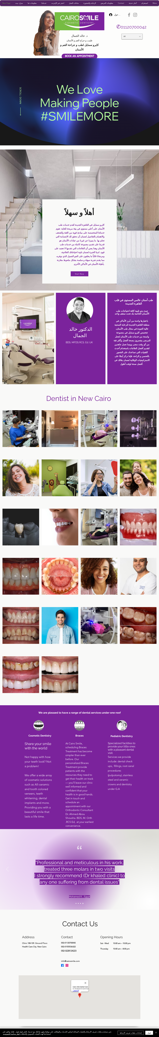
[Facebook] (129, 14)
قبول (149, 1033)
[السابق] (7, 869)
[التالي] (151, 869)
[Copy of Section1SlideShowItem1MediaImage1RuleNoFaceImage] (78, 903)
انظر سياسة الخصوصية (11, 1034)
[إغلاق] (156, 1033)
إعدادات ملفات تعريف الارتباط (131, 1033)
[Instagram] (135, 14)
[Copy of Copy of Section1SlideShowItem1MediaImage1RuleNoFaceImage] (80, 903)
